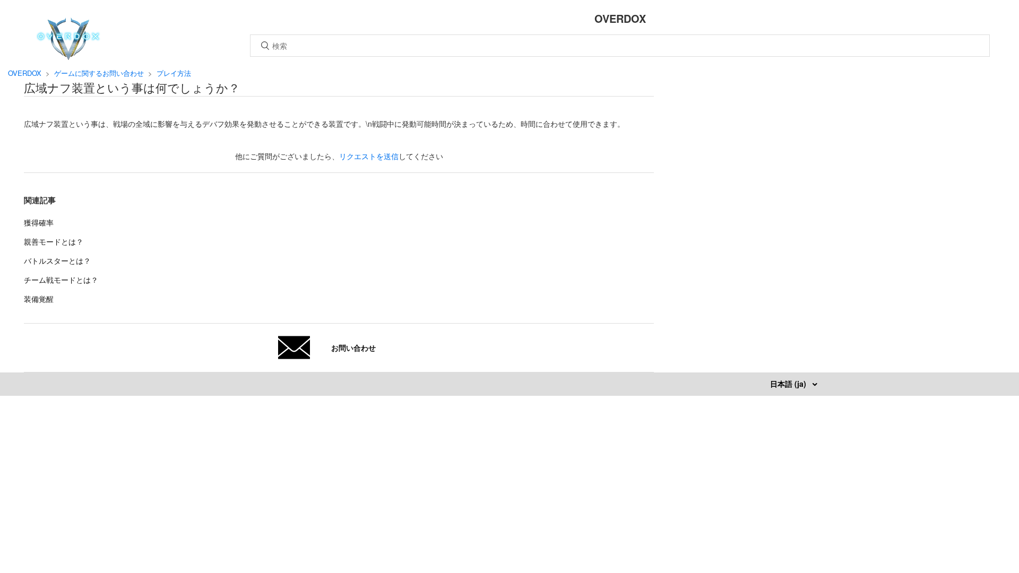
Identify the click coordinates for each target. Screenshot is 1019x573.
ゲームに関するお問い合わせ (99, 73)
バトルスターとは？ (57, 260)
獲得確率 (39, 222)
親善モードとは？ (53, 241)
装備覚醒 (39, 298)
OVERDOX (24, 73)
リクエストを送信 (369, 156)
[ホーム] (68, 56)
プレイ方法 (174, 73)
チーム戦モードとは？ (61, 279)
